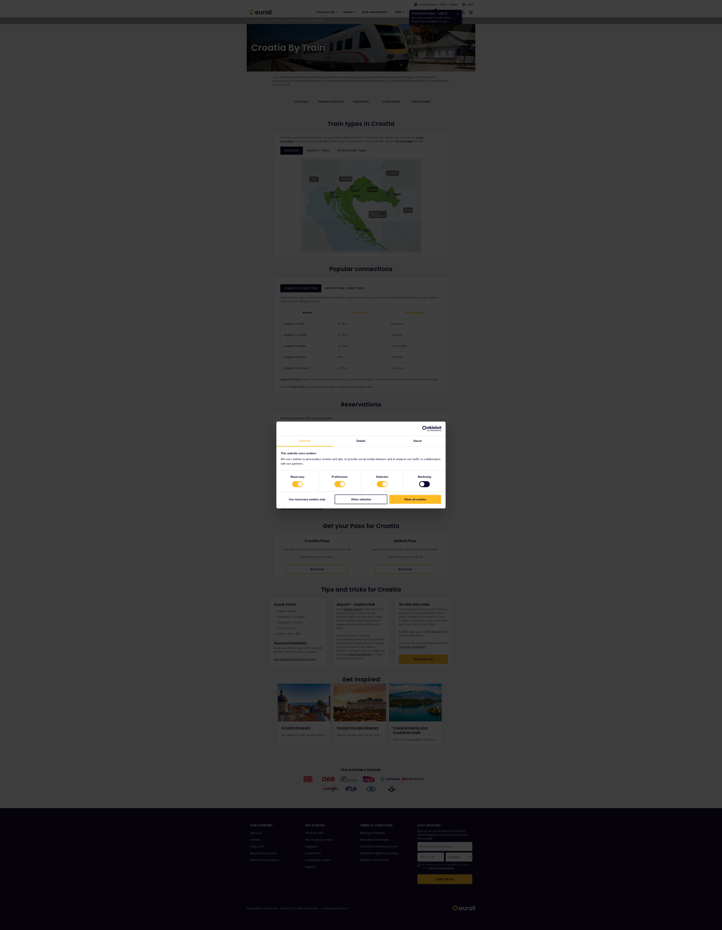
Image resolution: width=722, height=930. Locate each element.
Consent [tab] (304, 440)
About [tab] (417, 440)
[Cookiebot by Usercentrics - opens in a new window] (425, 428)
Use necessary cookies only (307, 499)
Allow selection (361, 499)
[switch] (339, 484)
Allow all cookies (415, 499)
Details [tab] (361, 440)
